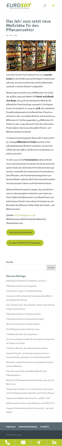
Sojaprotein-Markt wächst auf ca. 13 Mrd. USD (28, 398)
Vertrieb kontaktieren (20, 232)
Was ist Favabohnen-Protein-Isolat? (23, 324)
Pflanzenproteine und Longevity (21, 285)
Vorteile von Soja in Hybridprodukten (24, 291)
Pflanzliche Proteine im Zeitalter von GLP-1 (26, 280)
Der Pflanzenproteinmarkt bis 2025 (22, 329)
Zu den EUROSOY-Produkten (25, 242)
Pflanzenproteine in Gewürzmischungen (25, 319)
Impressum (11, 427)
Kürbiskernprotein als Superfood (21, 334)
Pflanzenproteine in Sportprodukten (23, 314)
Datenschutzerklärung (28, 427)
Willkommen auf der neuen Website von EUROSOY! (30, 403)
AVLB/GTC (44, 427)
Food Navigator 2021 (24, 215)
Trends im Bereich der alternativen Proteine (26, 348)
